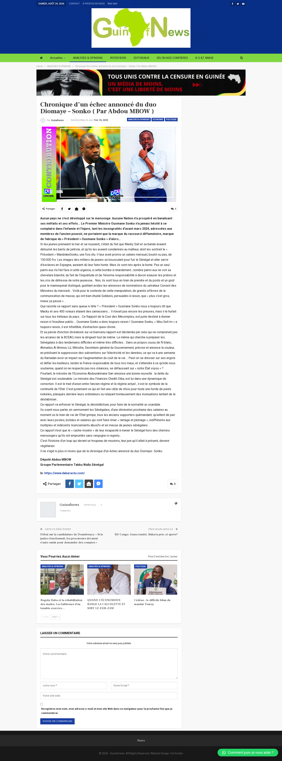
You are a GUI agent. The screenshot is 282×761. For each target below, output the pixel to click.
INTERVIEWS (118, 58)
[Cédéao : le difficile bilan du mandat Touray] (155, 579)
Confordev (176, 753)
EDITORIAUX (141, 58)
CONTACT (74, 3)
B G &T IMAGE (204, 58)
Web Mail (112, 3)
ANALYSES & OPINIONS (88, 58)
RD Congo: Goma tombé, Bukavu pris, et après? (146, 534)
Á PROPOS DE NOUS (93, 3)
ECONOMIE (158, 119)
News (141, 740)
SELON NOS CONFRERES (172, 58)
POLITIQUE (171, 119)
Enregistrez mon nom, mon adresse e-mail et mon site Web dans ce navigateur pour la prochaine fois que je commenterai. (106, 710)
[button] (248, 752)
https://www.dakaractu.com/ (64, 473)
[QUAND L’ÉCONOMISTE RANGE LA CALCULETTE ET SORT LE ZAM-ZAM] (109, 579)
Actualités (56, 58)
